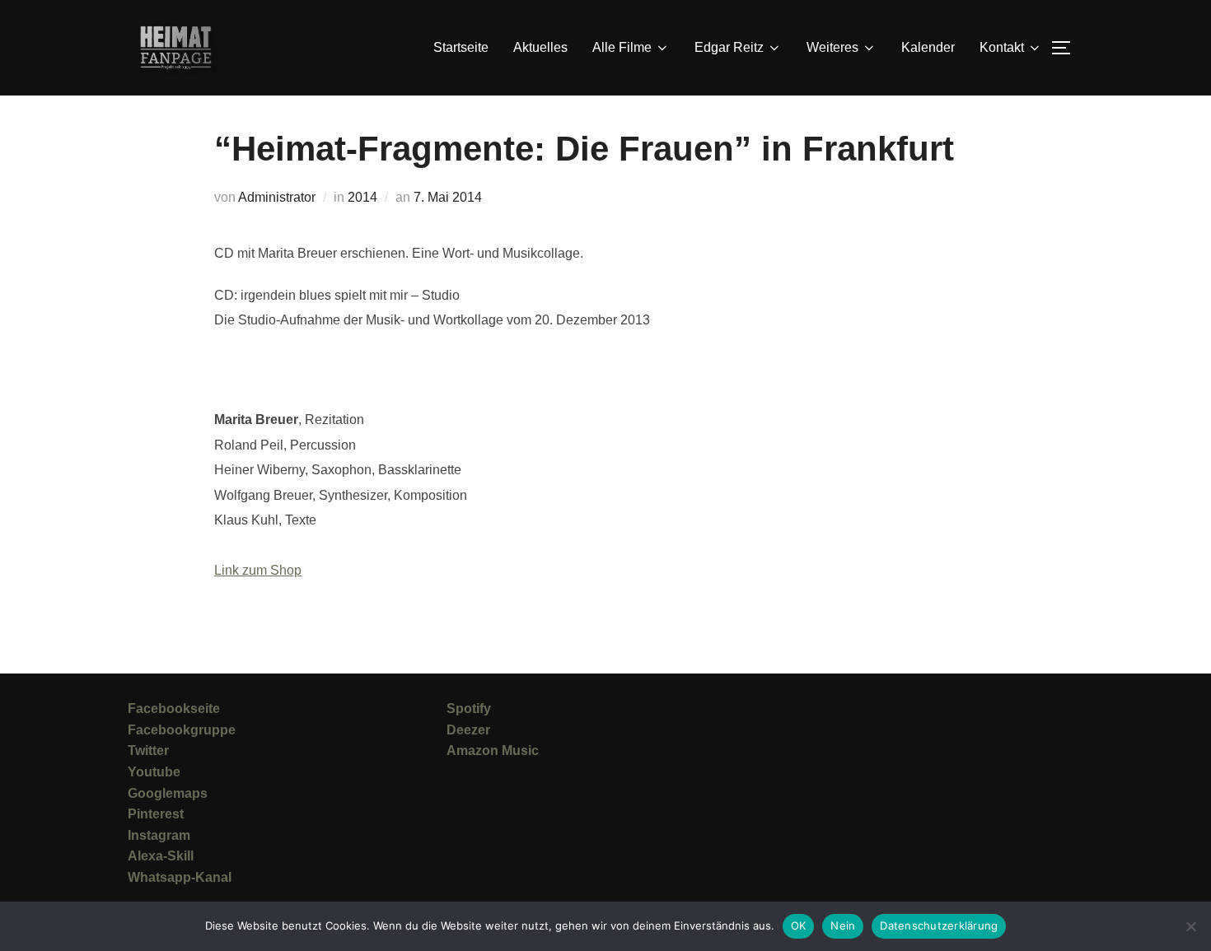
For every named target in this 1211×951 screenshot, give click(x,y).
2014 (362, 197)
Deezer (468, 730)
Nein (842, 925)
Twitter (148, 751)
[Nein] (1190, 926)
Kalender (928, 47)
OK (799, 925)
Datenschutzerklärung (939, 925)
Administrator (277, 197)
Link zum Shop (258, 570)
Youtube (154, 772)
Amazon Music (493, 751)
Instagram (159, 835)
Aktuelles (540, 47)
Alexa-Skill (161, 856)
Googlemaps (168, 793)
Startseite (461, 47)
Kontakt (1002, 47)
